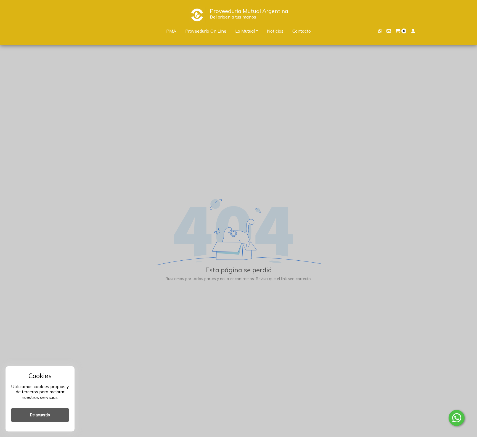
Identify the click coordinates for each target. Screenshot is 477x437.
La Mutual (245, 31)
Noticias (275, 31)
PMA (171, 31)
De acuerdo (40, 415)
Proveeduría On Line (205, 31)
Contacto (301, 31)
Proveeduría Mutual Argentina (249, 11)
